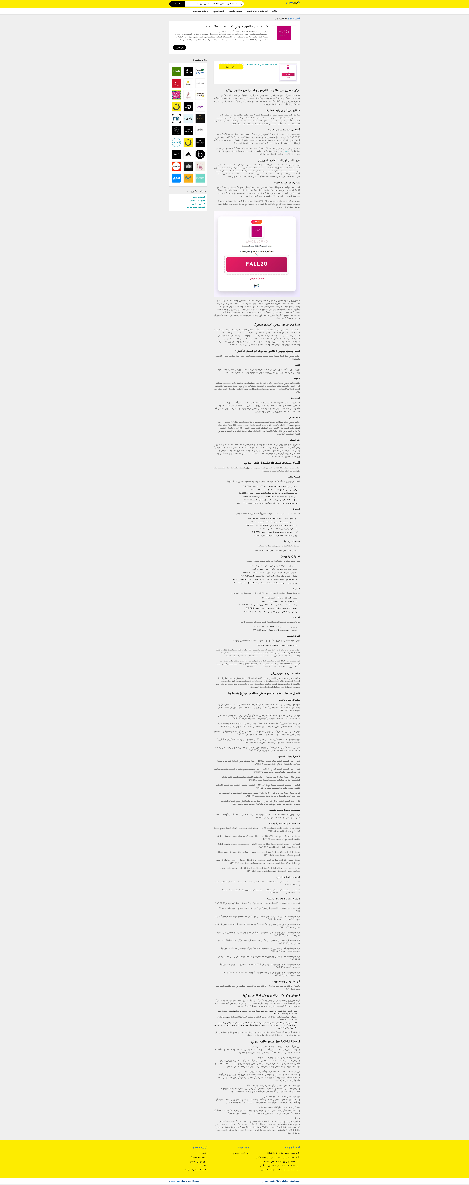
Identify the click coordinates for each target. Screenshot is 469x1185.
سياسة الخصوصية (198, 1157)
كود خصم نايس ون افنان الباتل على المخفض (280, 1170)
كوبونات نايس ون (201, 11)
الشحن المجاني (198, 204)
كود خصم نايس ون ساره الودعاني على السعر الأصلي (277, 1157)
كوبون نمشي (218, 11)
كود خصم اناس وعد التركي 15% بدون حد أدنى (279, 1165)
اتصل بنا (202, 1165)
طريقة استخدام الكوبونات (195, 1170)
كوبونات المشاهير (197, 200)
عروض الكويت (235, 11)
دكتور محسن (175, 1181)
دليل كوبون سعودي (198, 1161)
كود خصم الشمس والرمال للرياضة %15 (283, 1153)
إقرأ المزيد (179, 47)
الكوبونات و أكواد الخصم (257, 11)
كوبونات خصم (199, 197)
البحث (177, 4)
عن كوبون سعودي (240, 1153)
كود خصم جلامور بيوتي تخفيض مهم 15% (261, 64)
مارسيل (286, 151)
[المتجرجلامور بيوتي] (284, 33)
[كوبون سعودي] (293, 2)
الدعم (204, 1153)
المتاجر (275, 11)
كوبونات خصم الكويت (196, 207)
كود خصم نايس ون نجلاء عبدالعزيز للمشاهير (280, 1161)
